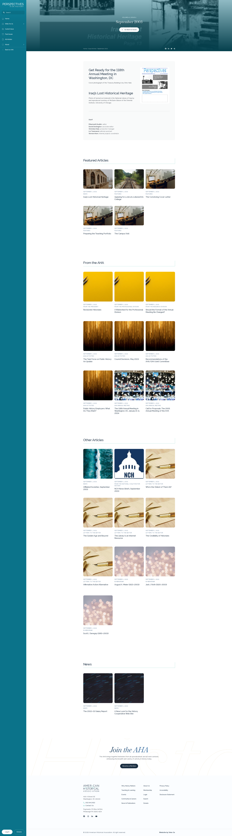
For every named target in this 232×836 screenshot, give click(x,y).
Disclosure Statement (167, 794)
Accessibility (164, 790)
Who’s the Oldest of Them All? (159, 487)
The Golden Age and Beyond (95, 536)
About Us (146, 786)
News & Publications (128, 803)
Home (85, 48)
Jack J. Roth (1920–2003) (156, 585)
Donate (19, 832)
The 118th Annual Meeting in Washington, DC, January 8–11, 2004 (127, 410)
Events (123, 794)
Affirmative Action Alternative (95, 585)
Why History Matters (128, 786)
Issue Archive (92, 48)
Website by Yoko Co (167, 832)
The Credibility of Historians (157, 536)
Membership (147, 790)
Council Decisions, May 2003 (126, 359)
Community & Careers (128, 799)
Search (145, 799)
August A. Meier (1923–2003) (126, 585)
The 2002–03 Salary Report (95, 711)
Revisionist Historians (92, 310)
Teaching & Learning (128, 790)
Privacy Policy (164, 786)
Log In (7, 832)
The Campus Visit (121, 234)
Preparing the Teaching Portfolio (97, 234)
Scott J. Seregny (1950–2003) (96, 633)
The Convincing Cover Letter (158, 197)
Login (145, 794)
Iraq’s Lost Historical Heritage (95, 197)
